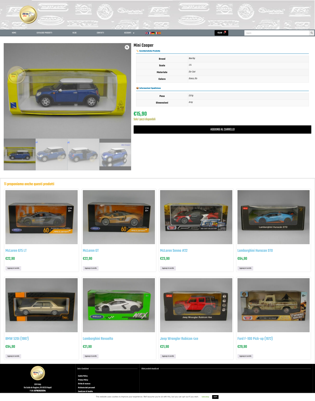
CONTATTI (100, 33)
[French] (149, 33)
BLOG (75, 33)
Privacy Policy (83, 380)
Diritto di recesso (84, 383)
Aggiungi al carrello (222, 129)
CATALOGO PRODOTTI (44, 33)
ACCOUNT (127, 33)
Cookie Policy (83, 376)
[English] (146, 33)
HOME (14, 33)
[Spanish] (159, 33)
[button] (127, 47)
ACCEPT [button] (215, 397)
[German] (153, 33)
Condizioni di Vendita (85, 391)
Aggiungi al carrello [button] (13, 268)
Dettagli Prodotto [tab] (148, 41)
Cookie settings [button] (205, 397)
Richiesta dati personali (86, 387)
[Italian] (156, 33)
